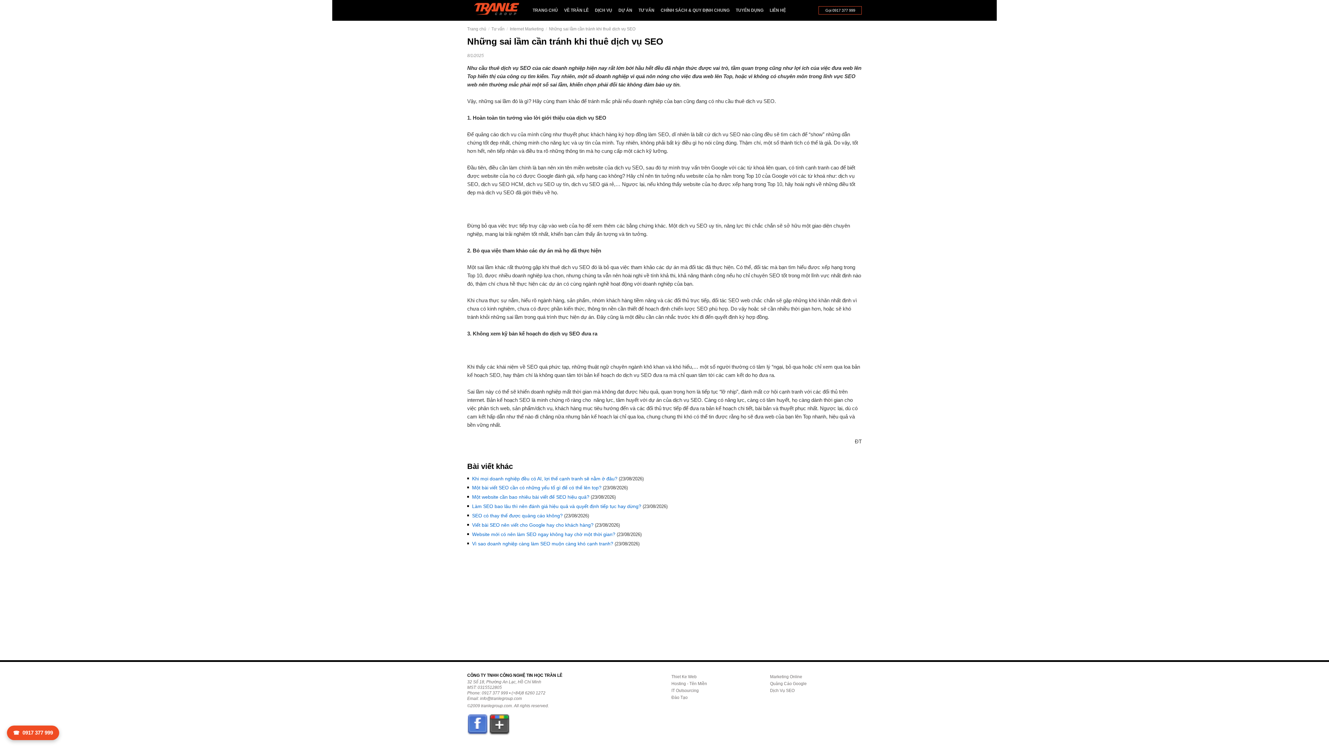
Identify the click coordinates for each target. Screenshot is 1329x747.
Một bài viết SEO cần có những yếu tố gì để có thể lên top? (537, 487)
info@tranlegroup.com (501, 698)
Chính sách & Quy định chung (695, 10)
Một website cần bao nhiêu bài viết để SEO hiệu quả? (530, 497)
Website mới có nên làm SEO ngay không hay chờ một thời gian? (543, 534)
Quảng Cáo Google (788, 683)
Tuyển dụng (749, 10)
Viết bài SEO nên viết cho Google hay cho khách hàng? (533, 525)
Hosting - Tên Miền (689, 683)
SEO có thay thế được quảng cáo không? (517, 515)
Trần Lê (500, 10)
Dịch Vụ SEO (782, 690)
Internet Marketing (527, 29)
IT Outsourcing (685, 690)
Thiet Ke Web (684, 676)
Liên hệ (778, 10)
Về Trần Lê (576, 10)
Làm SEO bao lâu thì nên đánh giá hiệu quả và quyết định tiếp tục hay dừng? (556, 506)
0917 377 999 (33, 733)
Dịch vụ (603, 10)
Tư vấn (646, 10)
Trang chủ (545, 10)
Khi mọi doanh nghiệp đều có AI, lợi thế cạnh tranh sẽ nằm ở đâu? (544, 478)
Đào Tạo (679, 697)
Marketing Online (786, 676)
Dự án (625, 10)
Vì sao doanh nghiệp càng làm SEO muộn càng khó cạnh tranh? (542, 543)
